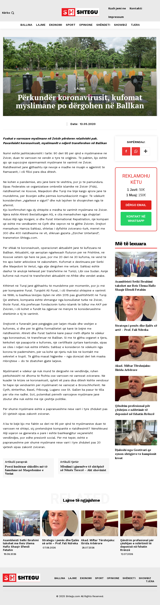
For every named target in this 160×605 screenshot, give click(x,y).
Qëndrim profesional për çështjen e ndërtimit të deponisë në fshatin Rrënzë (134, 410)
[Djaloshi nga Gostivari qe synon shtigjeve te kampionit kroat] (136, 432)
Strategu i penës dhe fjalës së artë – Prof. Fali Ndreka (136, 327)
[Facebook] (126, 151)
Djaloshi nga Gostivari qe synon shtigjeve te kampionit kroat (135, 454)
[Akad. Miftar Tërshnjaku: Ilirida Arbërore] (136, 348)
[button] (8, 13)
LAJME (80, 88)
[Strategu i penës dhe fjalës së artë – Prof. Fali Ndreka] (136, 308)
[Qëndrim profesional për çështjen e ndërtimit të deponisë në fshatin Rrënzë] (136, 388)
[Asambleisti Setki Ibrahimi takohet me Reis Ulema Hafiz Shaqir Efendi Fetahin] (136, 264)
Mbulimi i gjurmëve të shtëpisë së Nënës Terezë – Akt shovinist (83, 468)
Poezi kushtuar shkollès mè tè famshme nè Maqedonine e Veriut (26, 470)
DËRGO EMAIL (136, 205)
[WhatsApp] (136, 151)
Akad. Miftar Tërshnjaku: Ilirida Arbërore (133, 368)
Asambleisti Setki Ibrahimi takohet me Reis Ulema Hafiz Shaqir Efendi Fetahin (135, 285)
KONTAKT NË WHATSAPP (135, 218)
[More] (145, 151)
